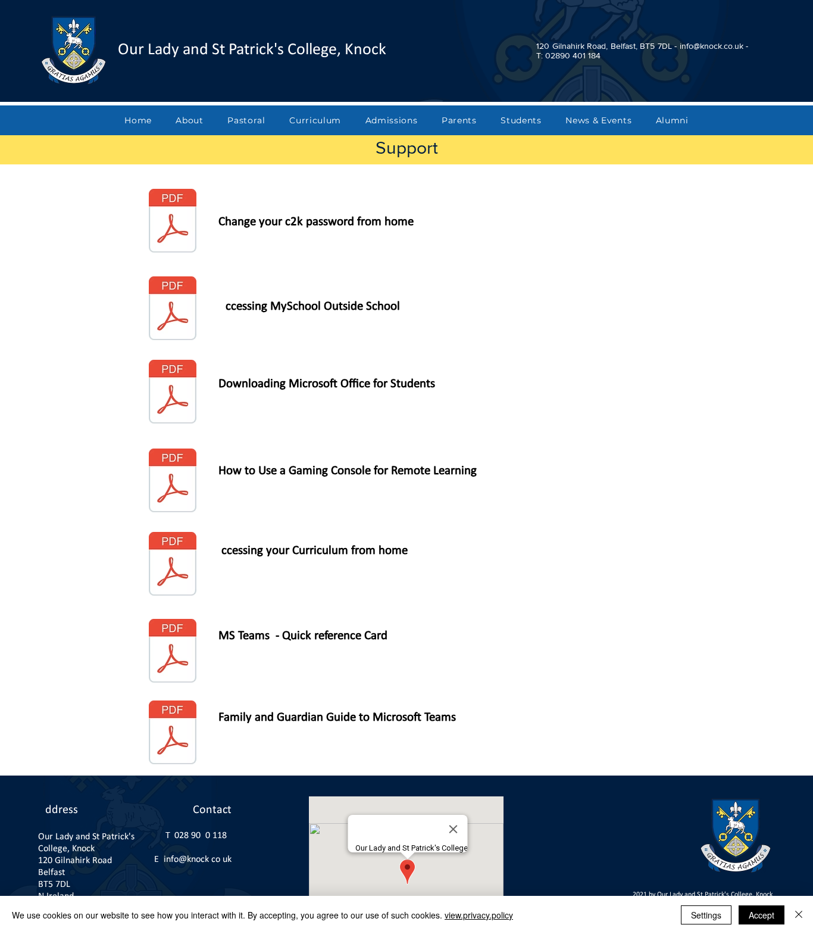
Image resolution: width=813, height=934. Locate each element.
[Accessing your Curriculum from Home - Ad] (172, 565)
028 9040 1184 (203, 835)
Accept (761, 915)
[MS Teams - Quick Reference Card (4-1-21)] (172, 652)
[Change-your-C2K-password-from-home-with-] (172, 222)
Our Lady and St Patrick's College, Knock (252, 50)
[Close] (799, 914)
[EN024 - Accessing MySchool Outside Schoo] (172, 309)
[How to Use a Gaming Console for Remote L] (172, 482)
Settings (706, 915)
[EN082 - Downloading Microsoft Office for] (172, 393)
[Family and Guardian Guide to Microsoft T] (172, 734)
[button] (189, 120)
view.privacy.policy (479, 915)
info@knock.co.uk (198, 859)
